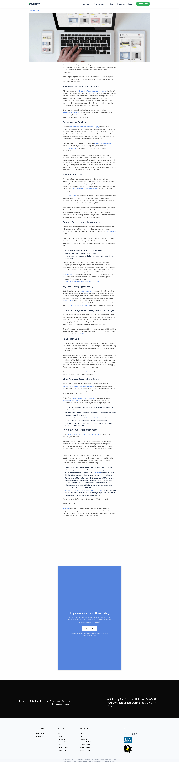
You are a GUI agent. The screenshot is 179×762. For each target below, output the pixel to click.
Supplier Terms (62, 750)
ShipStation (97, 473)
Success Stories (85, 747)
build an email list (85, 291)
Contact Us (121, 4)
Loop (88, 418)
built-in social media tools (72, 112)
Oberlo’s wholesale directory (104, 143)
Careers (82, 736)
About (82, 733)
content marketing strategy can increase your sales (81, 281)
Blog (111, 4)
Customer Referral (63, 742)
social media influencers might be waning (91, 91)
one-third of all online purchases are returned (79, 386)
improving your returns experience (84, 398)
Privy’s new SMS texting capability (78, 305)
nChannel (66, 508)
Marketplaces (99, 4)
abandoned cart (68, 300)
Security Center (63, 747)
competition (111, 231)
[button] (89, 628)
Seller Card (39, 736)
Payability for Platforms (87, 742)
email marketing (68, 274)
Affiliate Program (85, 750)
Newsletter (61, 739)
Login (130, 4)
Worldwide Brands (69, 148)
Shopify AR (80, 334)
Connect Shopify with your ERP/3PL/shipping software (84, 490)
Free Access (85, 4)
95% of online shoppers (71, 400)
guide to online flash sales (85, 372)
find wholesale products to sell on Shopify (84, 127)
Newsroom (83, 739)
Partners (60, 736)
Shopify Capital (71, 196)
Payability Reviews (85, 744)
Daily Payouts (40, 733)
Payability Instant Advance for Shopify (84, 188)
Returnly (95, 418)
